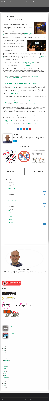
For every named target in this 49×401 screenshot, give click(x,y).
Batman (10, 216)
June (5, 369)
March (5, 375)
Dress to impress (9, 171)
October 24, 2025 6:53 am (13, 184)
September (6, 360)
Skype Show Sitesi (12, 189)
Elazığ (9, 213)
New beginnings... (10, 164)
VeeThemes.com (34, 399)
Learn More (22, 5)
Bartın (9, 221)
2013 (4, 385)
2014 (4, 383)
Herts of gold (6, 361)
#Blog (11, 100)
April (5, 373)
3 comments (24, 19)
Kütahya (10, 219)
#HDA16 (32, 100)
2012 (4, 387)
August (5, 366)
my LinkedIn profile (23, 26)
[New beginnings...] (10, 156)
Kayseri (10, 218)
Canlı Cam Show (11, 188)
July (5, 368)
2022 (4, 346)
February (6, 377)
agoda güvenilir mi (12, 198)
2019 (4, 348)
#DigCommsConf (27, 63)
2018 (4, 350)
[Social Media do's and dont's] (24, 156)
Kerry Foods (41, 56)
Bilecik (9, 210)
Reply (44, 191)
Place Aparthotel (12, 41)
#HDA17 (7, 121)
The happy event (12, 333)
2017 (4, 352)
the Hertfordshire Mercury (13, 93)
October (6, 358)
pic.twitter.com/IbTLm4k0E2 (12, 102)
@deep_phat (24, 62)
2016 (4, 353)
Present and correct (39, 171)
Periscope (12, 87)
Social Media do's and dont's (24, 164)
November (6, 356)
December (6, 355)
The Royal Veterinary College (31, 136)
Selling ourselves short (13, 326)
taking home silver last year (32, 36)
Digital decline (38, 164)
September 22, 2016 (30, 65)
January (6, 379)
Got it (28, 5)
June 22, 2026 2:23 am (12, 196)
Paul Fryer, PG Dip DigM (24, 269)
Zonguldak (10, 222)
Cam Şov (10, 187)
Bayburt (10, 215)
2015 (4, 381)
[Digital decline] (38, 156)
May (5, 371)
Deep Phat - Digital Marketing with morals (16, 399)
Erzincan (10, 212)
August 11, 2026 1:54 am (13, 207)
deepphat (5, 19)
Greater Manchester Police (8, 57)
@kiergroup (31, 62)
